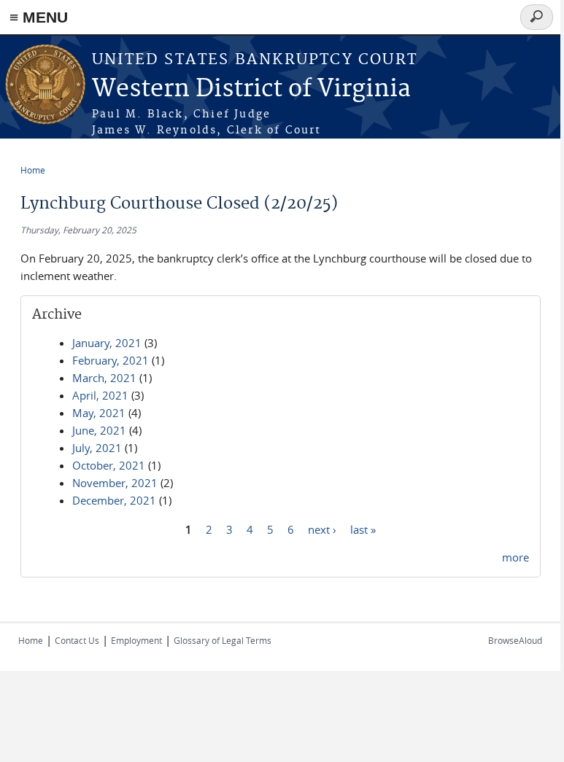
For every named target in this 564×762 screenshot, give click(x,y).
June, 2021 (99, 430)
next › (322, 528)
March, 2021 (104, 377)
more (515, 557)
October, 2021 (108, 465)
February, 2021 (110, 360)
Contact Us (77, 640)
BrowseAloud (515, 640)
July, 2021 (97, 447)
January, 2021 (107, 342)
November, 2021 (115, 482)
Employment (136, 640)
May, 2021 (98, 412)
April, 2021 (100, 395)
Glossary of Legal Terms (222, 640)
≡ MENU (38, 17)
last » (363, 528)
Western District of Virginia (251, 89)
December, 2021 (114, 500)
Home (32, 170)
